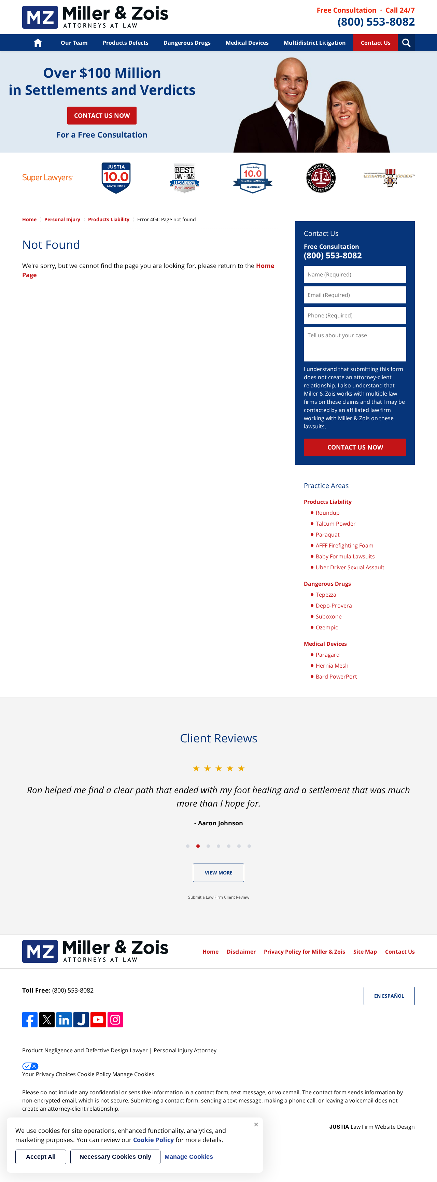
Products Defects (126, 42)
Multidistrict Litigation (315, 42)
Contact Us (376, 42)
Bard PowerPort (336, 676)
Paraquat (328, 534)
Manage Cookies (133, 1074)
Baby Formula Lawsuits (345, 556)
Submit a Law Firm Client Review (218, 897)
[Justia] (81, 1019)
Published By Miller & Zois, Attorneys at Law (366, 17)
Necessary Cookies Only (115, 1156)
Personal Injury (62, 219)
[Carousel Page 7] (249, 846)
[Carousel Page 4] (218, 846)
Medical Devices (247, 42)
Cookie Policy (94, 1074)
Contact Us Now (102, 115)
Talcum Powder (336, 523)
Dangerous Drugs (187, 42)
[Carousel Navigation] (218, 845)
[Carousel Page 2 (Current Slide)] (198, 846)
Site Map (365, 951)
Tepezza (326, 594)
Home (38, 42)
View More (218, 872)
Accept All (41, 1156)
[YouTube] (98, 1019)
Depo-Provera (334, 605)
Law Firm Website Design (372, 1126)
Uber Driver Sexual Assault (350, 567)
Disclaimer (241, 951)
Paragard (328, 654)
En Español (389, 996)
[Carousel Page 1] (188, 846)
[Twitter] (47, 1019)
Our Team (74, 42)
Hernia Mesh (332, 665)
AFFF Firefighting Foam (344, 545)
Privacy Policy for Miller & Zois (304, 951)
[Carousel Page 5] (229, 846)
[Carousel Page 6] (239, 846)
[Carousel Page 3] (208, 846)
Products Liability (95, 17)
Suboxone (329, 616)
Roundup (328, 512)
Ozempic (327, 627)
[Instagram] (115, 1019)
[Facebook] (30, 1019)
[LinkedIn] (64, 1019)
